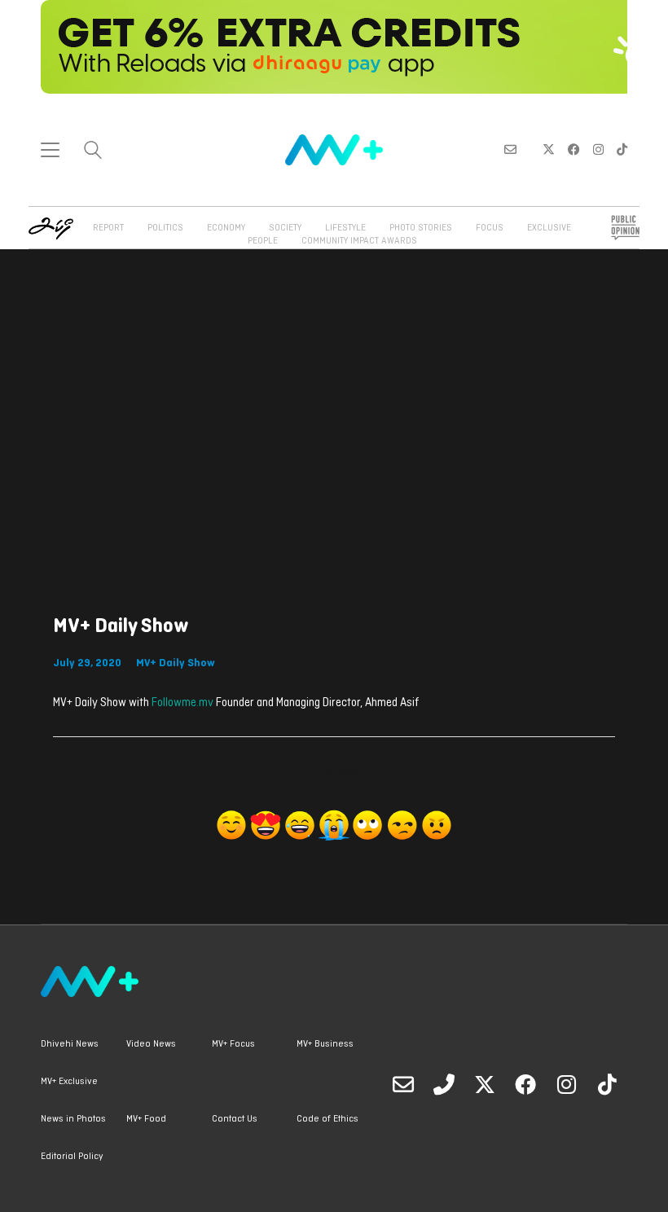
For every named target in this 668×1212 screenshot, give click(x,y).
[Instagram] (566, 1084)
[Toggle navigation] (50, 149)
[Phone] (444, 1084)
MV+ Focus (233, 1044)
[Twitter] (484, 1084)
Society (285, 228)
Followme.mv (182, 703)
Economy (226, 228)
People (263, 241)
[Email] (403, 1084)
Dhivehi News (70, 1044)
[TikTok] (607, 1084)
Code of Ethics (327, 1119)
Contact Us (234, 1119)
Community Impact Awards (359, 241)
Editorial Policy (72, 1157)
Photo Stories (420, 228)
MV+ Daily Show (175, 663)
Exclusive (549, 228)
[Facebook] (525, 1084)
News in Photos (73, 1119)
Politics (165, 228)
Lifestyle (345, 228)
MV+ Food (146, 1119)
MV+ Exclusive (69, 1082)
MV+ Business (325, 1044)
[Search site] (93, 152)
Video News (151, 1044)
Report (108, 228)
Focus (489, 228)
